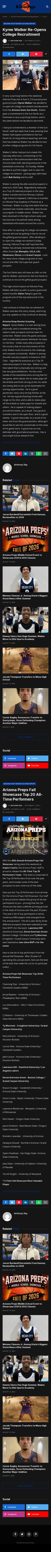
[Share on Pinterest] (36, 54)
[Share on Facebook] (9, 54)
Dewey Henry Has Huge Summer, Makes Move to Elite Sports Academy (24, 637)
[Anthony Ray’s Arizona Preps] (25, 6)
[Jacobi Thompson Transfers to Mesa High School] (25, 660)
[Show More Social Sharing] (45, 54)
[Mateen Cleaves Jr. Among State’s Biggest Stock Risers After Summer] (25, 579)
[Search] (47, 6)
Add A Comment (25, 737)
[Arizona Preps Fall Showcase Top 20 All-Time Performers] (25, 840)
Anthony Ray (16, 41)
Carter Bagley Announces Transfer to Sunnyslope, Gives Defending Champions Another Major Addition (24, 720)
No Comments (34, 44)
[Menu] (4, 6)
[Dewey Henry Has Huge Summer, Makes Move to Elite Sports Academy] (25, 620)
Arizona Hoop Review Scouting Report (19, 24)
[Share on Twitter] (22, 54)
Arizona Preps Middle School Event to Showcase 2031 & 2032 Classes (22, 556)
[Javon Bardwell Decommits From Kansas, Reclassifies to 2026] (25, 498)
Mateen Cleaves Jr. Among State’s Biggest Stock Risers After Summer (25, 597)
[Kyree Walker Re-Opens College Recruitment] (25, 75)
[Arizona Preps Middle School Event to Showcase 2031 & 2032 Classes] (25, 539)
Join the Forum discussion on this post (21, 442)
